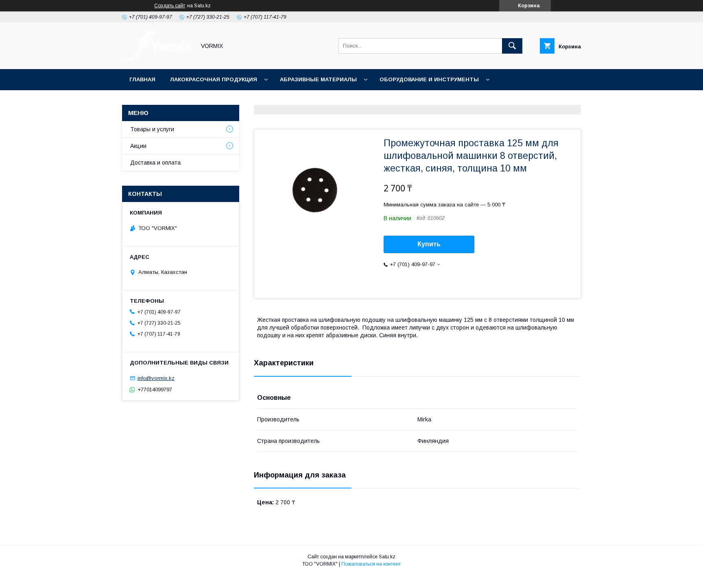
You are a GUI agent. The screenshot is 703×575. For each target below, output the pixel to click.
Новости (384, 101)
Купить (429, 244)
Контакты (462, 101)
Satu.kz (387, 557)
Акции (337, 101)
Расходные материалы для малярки (188, 101)
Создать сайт (169, 6)
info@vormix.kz (156, 378)
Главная (142, 79)
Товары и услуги (152, 129)
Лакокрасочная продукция (213, 79)
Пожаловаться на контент (371, 564)
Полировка (287, 101)
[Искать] (512, 46)
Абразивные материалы (318, 79)
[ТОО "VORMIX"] (156, 58)
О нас (422, 101)
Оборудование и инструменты (429, 79)
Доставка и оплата (155, 162)
